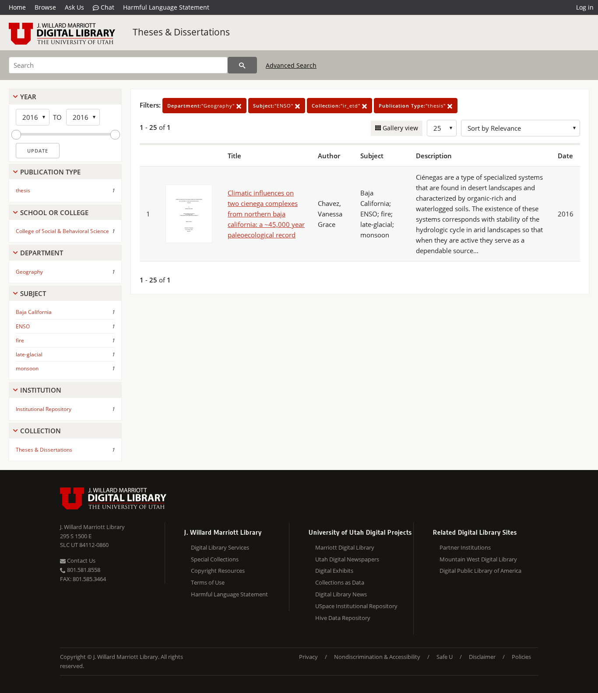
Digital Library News (341, 594)
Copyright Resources (218, 571)
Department (41, 252)
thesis (23, 190)
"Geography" (201, 105)
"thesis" (413, 105)
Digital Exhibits (334, 571)
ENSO (23, 326)
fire (20, 340)
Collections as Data (339, 582)
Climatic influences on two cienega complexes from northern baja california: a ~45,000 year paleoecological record (266, 213)
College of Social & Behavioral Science (62, 231)
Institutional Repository (43, 409)
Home (17, 7)
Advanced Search (291, 65)
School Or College (54, 212)
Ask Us (74, 7)
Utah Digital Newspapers (347, 559)
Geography (29, 271)
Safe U (444, 657)
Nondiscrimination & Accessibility (377, 657)
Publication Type (50, 171)
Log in (585, 7)
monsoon (27, 368)
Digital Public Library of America (480, 571)
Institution (40, 390)
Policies (521, 657)
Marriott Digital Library (344, 547)
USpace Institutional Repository (356, 606)
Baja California (34, 312)
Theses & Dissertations (181, 32)
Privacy (308, 657)
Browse (45, 7)
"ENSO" (274, 105)
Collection (40, 430)
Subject (33, 293)
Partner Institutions (465, 547)
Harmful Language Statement (166, 7)
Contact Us (80, 560)
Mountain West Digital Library (478, 559)
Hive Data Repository (342, 618)
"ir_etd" (337, 105)
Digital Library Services (220, 547)
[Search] (242, 65)
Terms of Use (208, 582)
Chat (106, 7)
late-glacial (29, 354)
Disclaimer (482, 657)
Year (28, 96)
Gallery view (399, 128)
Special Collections (215, 559)
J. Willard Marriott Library (92, 527)
